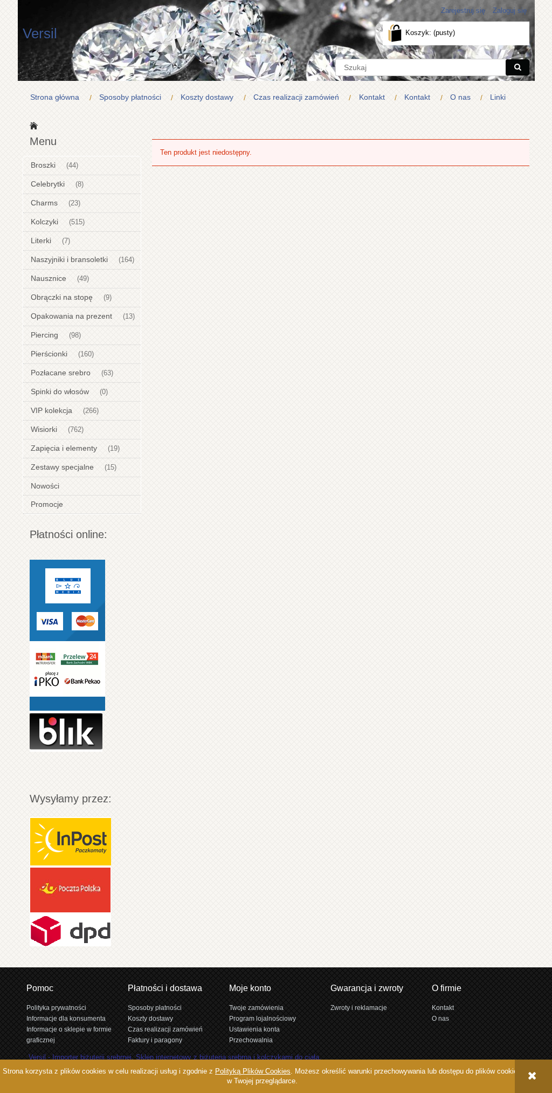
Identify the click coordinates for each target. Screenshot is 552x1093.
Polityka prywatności (56, 1007)
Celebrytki (48, 184)
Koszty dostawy (150, 1018)
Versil (40, 33)
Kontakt (443, 1007)
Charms (44, 202)
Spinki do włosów (60, 391)
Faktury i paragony (155, 1039)
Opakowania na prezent (71, 316)
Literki (41, 240)
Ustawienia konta (254, 1029)
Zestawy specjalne (62, 467)
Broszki (43, 165)
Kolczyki (44, 221)
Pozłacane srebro (61, 372)
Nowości (45, 486)
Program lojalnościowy (262, 1018)
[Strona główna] (32, 125)
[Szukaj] (517, 67)
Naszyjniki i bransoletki (69, 259)
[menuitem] (57, 97)
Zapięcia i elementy (64, 448)
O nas (440, 1018)
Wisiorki (44, 429)
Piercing (44, 335)
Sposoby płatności (155, 1007)
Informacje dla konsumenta (66, 1018)
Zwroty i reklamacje (358, 1007)
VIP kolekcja (51, 410)
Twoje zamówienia (256, 1007)
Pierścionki (49, 353)
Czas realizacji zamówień (165, 1029)
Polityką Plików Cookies (253, 1071)
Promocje (47, 504)
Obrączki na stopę (62, 297)
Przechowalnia (251, 1039)
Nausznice (48, 278)
